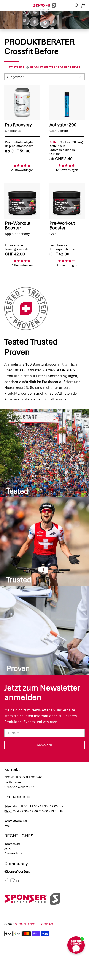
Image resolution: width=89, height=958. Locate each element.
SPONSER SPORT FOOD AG (34, 924)
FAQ (7, 826)
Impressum (12, 844)
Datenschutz (13, 853)
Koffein (54, 142)
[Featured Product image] (22, 102)
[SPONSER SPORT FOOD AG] (44, 5)
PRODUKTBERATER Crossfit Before (55, 67)
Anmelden (44, 745)
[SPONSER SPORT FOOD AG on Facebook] (6, 882)
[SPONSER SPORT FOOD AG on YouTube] (18, 882)
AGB (7, 849)
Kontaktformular (15, 821)
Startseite (16, 67)
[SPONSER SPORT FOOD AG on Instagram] (12, 882)
